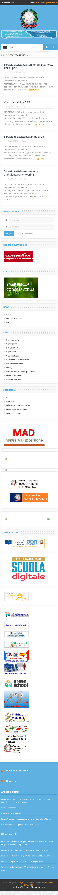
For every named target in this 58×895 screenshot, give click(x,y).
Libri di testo (11, 401)
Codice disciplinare (13, 318)
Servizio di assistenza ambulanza (24, 136)
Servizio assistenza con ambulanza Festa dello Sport (28, 66)
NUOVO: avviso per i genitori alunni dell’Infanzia (20, 824)
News (8, 314)
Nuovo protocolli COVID (11, 813)
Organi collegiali (12, 356)
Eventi (8, 322)
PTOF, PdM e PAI (12, 348)
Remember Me (28, 233)
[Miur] (48, 518)
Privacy (9, 367)
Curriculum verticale (14, 375)
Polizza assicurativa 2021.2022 (18, 405)
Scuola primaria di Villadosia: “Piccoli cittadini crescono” (23, 867)
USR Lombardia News (16, 770)
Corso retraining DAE (17, 102)
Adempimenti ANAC (14, 413)
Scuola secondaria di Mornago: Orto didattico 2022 (21, 856)
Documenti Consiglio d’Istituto (18, 360)
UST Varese (10, 781)
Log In (9, 233)
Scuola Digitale (19, 882)
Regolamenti (11, 352)
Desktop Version (20, 887)
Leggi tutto (33, 89)
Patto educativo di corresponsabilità (20, 371)
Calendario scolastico (14, 363)
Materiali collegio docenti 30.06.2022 (15, 861)
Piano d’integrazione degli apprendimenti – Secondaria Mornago (27, 819)
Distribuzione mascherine (11, 808)
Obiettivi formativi (13, 379)
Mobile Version (38, 887)
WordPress (48, 882)
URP (8, 397)
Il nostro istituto (12, 340)
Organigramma (12, 344)
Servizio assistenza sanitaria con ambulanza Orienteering (23, 172)
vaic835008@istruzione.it (46, 3)
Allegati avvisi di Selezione (16, 409)
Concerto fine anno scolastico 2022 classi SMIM (20, 850)
